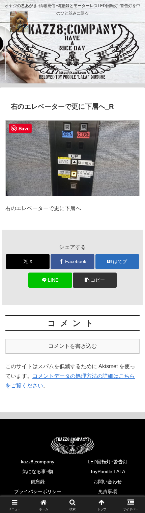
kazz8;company (37, 461)
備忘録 (38, 481)
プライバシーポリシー (37, 491)
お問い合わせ (107, 481)
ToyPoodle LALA (107, 471)
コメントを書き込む (72, 346)
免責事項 (107, 491)
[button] (94, 280)
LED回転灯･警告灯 (107, 461)
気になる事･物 (37, 471)
